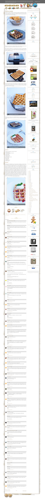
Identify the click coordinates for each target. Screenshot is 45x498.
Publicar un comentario (7, 489)
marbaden (8, 260)
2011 (29, 209)
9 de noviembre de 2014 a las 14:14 (10, 483)
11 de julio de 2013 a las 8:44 (9, 403)
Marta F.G (8, 425)
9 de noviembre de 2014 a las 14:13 (10, 479)
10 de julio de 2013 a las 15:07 (9, 311)
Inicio (6, 5)
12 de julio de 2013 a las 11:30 (9, 444)
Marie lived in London (9, 438)
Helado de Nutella (31, 188)
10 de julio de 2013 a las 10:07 (9, 258)
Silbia (7, 303)
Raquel (8, 308)
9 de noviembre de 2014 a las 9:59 (10, 474)
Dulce (13, 5)
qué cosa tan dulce (9, 366)
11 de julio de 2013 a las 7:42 (9, 396)
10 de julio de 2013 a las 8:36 (9, 239)
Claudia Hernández (9, 236)
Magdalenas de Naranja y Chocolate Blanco (33, 194)
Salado (17, 5)
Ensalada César (30, 193)
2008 (29, 212)
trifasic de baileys (9, 255)
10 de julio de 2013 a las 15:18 (9, 318)
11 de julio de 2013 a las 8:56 (9, 409)
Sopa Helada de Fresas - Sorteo (32, 198)
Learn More (36, 1)
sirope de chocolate (22, 214)
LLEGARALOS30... (9, 270)
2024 (29, 171)
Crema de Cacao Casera (31, 189)
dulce (12, 214)
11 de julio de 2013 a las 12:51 (9, 428)
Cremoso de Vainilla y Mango (32, 190)
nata (17, 214)
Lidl (13, 48)
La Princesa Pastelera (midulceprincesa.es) (11, 430)
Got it (39, 1)
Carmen (8, 411)
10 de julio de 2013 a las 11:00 (9, 277)
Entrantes (10, 6)
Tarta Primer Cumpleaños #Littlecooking (33, 199)
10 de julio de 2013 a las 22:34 (9, 380)
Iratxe (7, 279)
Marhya (8, 329)
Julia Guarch (8, 351)
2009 (29, 211)
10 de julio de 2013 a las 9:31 (9, 244)
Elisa (7, 299)
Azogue (8, 471)
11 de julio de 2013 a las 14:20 (9, 439)
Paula (7, 451)
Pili (7, 421)
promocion (19, 214)
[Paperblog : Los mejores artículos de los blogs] (33, 228)
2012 (29, 208)
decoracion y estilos (9, 462)
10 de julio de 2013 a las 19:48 (9, 355)
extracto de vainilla (14, 214)
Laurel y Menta (8, 292)
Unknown (8, 382)
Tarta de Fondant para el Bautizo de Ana (33, 192)
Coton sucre (8, 285)
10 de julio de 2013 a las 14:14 (9, 306)
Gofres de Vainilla (9, 11)
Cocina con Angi (8, 340)
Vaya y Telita (8, 241)
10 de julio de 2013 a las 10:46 (9, 268)
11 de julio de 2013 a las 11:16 (9, 414)
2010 (29, 210)
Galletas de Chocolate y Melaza (32, 191)
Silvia (7, 441)
